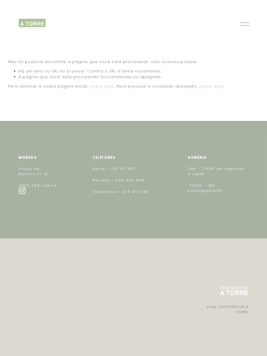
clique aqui (102, 86)
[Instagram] (22, 190)
